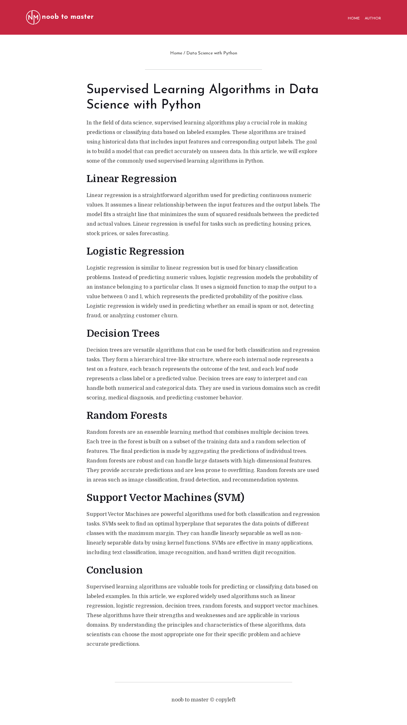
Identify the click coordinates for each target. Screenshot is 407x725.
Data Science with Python (211, 53)
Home (176, 53)
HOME (354, 18)
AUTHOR (373, 18)
